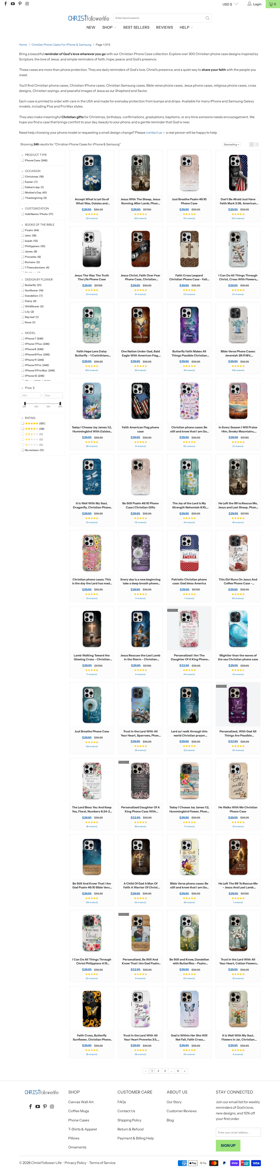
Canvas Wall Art (80, 1102)
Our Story (174, 1102)
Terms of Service (102, 1163)
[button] (251, 144)
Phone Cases (78, 1120)
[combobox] (162, 18)
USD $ (227, 4)
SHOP (107, 27)
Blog (170, 1120)
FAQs (121, 1102)
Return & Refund (130, 1129)
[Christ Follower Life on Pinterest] (19, 4)
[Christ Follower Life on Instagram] (27, 4)
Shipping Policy (129, 1120)
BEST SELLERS (136, 27)
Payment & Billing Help (135, 1138)
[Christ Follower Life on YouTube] (12, 4)
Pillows (73, 1138)
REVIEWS (164, 27)
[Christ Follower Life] (88, 17)
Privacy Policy (75, 1163)
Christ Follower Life (46, 1163)
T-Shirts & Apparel (82, 1129)
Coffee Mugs (78, 1111)
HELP (185, 27)
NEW (91, 27)
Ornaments (77, 1147)
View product (91, 185)
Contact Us (126, 1111)
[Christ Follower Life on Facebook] (5, 4)
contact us (154, 132)
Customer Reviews (182, 1111)
